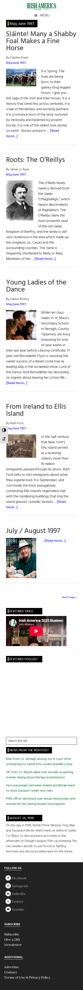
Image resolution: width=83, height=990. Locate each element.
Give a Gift (12, 939)
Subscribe (11, 934)
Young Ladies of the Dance (36, 286)
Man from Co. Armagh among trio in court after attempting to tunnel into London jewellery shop (39, 761)
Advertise (11, 967)
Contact (10, 972)
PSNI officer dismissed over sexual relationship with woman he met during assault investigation (41, 801)
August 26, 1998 (22, 818)
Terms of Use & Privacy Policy (27, 977)
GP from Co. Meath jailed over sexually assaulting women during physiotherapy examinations (39, 775)
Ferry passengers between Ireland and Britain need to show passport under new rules (40, 788)
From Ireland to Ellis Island (36, 410)
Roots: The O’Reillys (35, 160)
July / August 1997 (33, 531)
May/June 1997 (16, 63)
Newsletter (13, 945)
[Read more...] (45, 259)
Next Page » (69, 597)
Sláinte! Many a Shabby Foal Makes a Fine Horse (41, 41)
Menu (44, 15)
